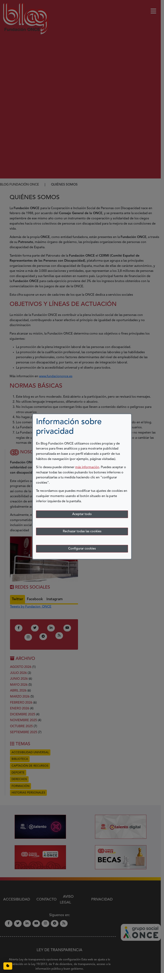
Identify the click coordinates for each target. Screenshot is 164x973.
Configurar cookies (82, 548)
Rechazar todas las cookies (82, 531)
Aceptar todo (82, 514)
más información (87, 467)
